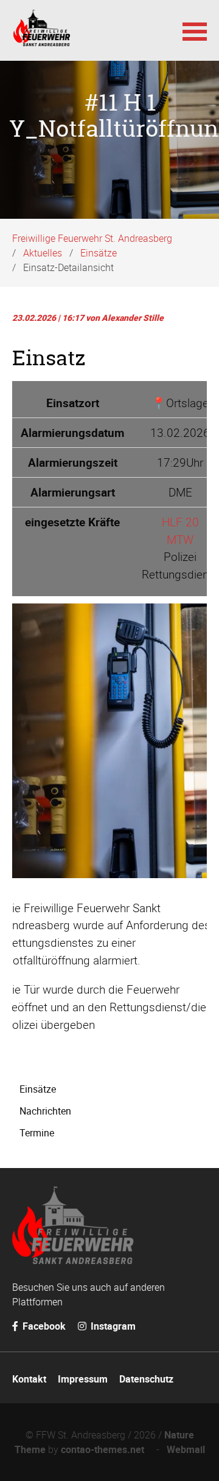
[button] (194, 30)
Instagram (112, 1326)
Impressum (83, 1379)
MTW (180, 540)
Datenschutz (146, 1379)
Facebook (43, 1326)
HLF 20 (180, 522)
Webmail (186, 1449)
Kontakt (29, 1379)
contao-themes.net (105, 1449)
